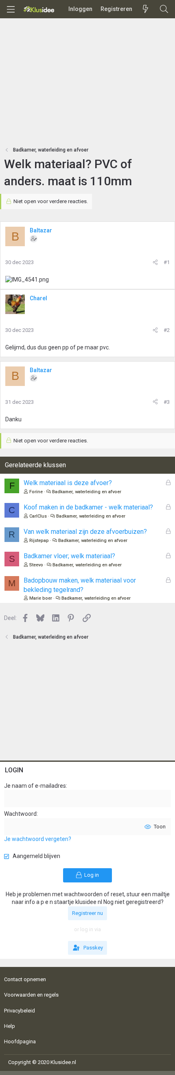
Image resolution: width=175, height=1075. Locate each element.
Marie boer (40, 598)
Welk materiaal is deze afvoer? (68, 483)
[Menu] (11, 9)
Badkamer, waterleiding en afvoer (86, 491)
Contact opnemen (25, 979)
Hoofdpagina (20, 1041)
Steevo (36, 565)
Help (9, 1026)
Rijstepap (39, 540)
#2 (167, 330)
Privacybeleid (19, 1011)
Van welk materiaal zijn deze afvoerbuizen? (85, 531)
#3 (167, 402)
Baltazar (41, 230)
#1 (167, 262)
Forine (36, 491)
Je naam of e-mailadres (35, 785)
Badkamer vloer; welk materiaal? (69, 556)
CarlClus (38, 516)
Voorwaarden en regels (31, 995)
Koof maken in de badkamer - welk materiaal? (88, 507)
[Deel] (155, 262)
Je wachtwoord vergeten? (37, 839)
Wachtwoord (20, 814)
